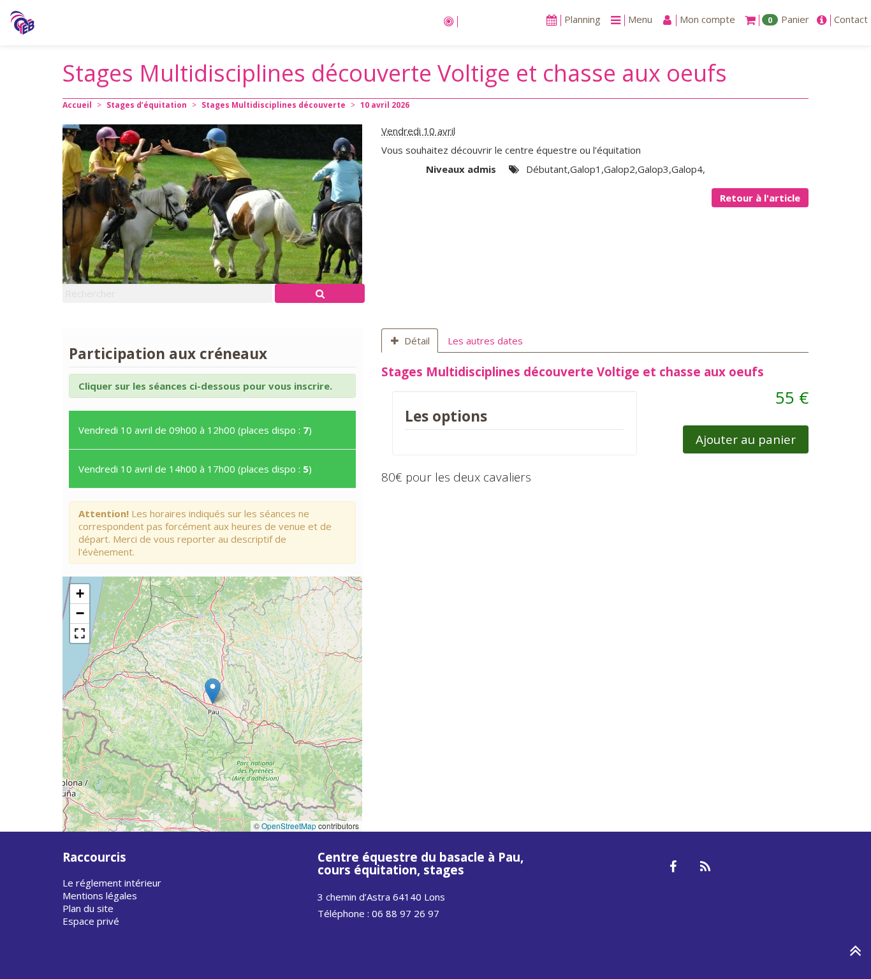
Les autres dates (485, 340)
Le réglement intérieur (111, 882)
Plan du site (87, 908)
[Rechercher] (320, 293)
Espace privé (90, 921)
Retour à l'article (760, 197)
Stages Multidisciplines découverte (273, 104)
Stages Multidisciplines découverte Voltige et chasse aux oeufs (572, 371)
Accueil (77, 104)
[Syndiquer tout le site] (705, 867)
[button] (213, 691)
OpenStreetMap (288, 825)
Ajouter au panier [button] (746, 439)
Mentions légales (99, 895)
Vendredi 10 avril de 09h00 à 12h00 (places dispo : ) (195, 429)
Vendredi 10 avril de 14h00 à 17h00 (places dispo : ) (195, 468)
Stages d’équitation (146, 104)
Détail (417, 340)
